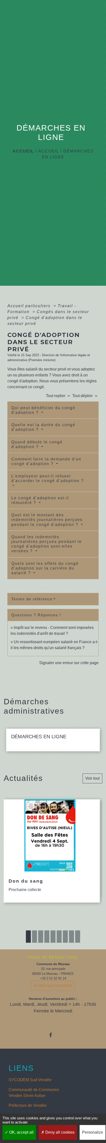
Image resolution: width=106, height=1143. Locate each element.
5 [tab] (53, 936)
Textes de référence (32, 599)
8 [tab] (71, 936)
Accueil (23, 151)
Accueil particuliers (29, 306)
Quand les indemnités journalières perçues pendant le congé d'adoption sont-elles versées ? (46, 544)
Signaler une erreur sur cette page (69, 663)
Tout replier (58, 396)
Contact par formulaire (53, 985)
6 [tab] (59, 936)
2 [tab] (34, 936)
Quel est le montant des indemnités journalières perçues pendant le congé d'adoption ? (47, 519)
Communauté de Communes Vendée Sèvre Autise (34, 1093)
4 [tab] (46, 936)
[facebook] (53, 1035)
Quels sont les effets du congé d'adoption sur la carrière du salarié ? (45, 568)
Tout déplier (85, 396)
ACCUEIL (48, 151)
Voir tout (92, 778)
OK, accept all (21, 1132)
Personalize (92, 1132)
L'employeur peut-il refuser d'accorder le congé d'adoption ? (47, 478)
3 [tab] (40, 936)
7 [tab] (65, 936)
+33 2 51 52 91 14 (53, 978)
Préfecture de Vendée (28, 1105)
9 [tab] (77, 936)
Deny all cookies (59, 1132)
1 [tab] (28, 936)
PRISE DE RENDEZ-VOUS (53, 957)
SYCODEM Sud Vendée (30, 1080)
